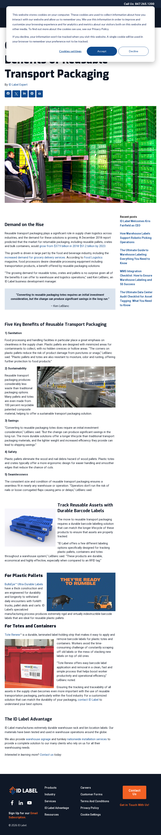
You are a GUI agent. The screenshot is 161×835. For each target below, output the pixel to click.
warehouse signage (38, 739)
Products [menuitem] (51, 787)
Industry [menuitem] (50, 794)
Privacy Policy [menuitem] (89, 807)
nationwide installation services (87, 739)
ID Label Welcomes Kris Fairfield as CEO (135, 223)
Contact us (46, 754)
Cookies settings (70, 51)
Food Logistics (93, 257)
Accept (101, 51)
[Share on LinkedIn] (24, 93)
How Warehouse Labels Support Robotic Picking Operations (136, 238)
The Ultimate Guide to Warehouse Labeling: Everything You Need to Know (135, 257)
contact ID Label (88, 699)
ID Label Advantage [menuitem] (57, 807)
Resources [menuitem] (52, 814)
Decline (133, 51)
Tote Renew (12, 634)
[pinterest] (32, 93)
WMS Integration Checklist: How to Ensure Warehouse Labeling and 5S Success (136, 278)
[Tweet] (16, 94)
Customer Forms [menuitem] (91, 794)
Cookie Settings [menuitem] (90, 814)
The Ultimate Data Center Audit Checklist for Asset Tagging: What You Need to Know (136, 299)
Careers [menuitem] (85, 787)
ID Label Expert (18, 84)
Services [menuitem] (50, 801)
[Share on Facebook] (8, 93)
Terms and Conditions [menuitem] (94, 801)
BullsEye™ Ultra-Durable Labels (24, 584)
